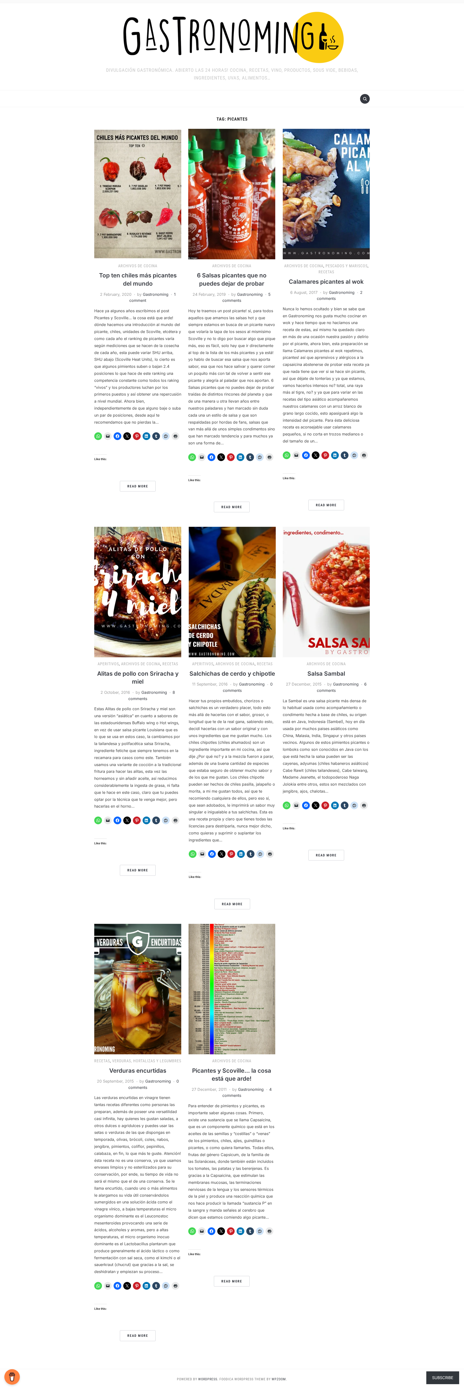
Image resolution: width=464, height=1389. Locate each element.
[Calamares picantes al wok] (326, 193)
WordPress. (208, 1379)
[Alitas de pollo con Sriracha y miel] (137, 591)
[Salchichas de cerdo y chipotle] (232, 591)
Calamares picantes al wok (326, 281)
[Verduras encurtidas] (137, 988)
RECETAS (326, 272)
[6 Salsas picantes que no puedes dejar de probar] (231, 193)
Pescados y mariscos (347, 266)
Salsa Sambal (326, 673)
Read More (137, 486)
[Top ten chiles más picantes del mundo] (137, 193)
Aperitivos (108, 664)
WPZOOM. (279, 1379)
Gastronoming (155, 294)
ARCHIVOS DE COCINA (137, 266)
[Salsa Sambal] (326, 591)
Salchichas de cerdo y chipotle (232, 673)
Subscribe (442, 1377)
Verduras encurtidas (137, 1070)
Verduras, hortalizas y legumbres (146, 1061)
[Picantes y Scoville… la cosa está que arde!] (231, 988)
